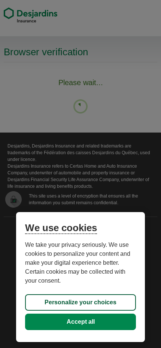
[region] (80, 277)
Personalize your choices (80, 302)
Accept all (81, 322)
